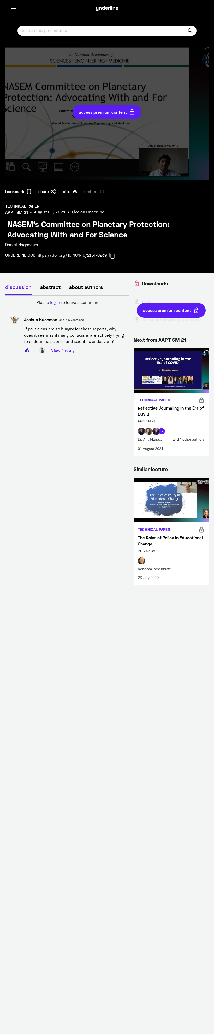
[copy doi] (115, 256)
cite (66, 191)
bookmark (15, 191)
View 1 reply (63, 350)
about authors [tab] (86, 287)
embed (91, 191)
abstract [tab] (50, 287)
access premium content (103, 112)
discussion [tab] (18, 287)
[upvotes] (27, 350)
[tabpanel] (67, 327)
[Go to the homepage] (107, 8)
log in (55, 303)
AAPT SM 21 (172, 339)
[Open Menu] (13, 8)
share (43, 191)
